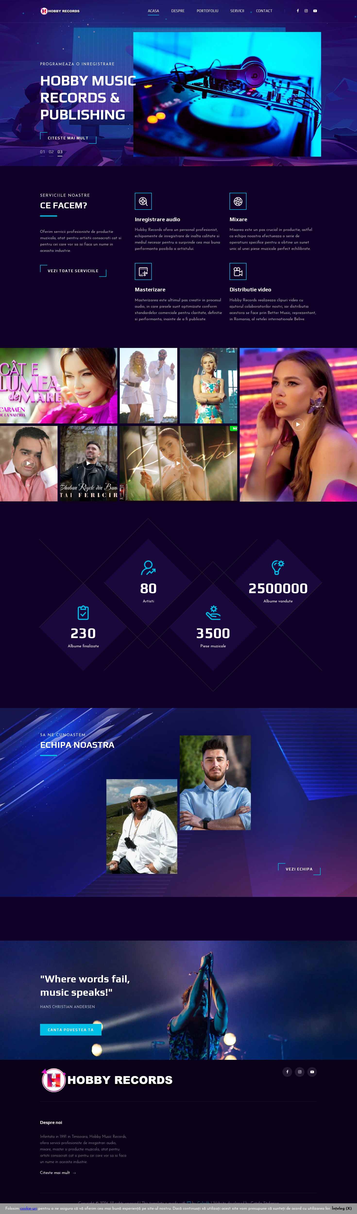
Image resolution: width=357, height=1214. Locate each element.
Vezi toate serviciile (73, 271)
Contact (264, 11)
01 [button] (42, 151)
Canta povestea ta (71, 1030)
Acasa (153, 11)
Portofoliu (207, 11)
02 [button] (51, 151)
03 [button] (60, 151)
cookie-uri (28, 1209)
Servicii (237, 11)
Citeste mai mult (68, 138)
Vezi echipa (299, 869)
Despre (178, 11)
